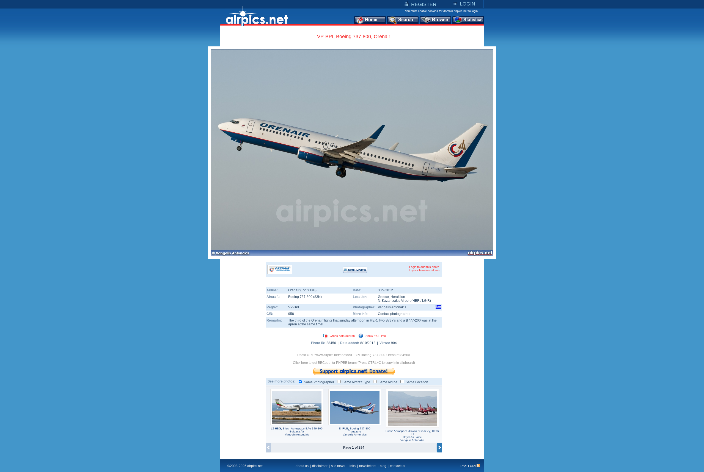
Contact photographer (394, 314)
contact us (397, 466)
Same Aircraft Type (356, 382)
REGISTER (423, 4)
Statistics (473, 19)
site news (338, 466)
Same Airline (388, 382)
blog (383, 466)
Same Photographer (319, 382)
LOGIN (467, 4)
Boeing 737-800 (300, 297)
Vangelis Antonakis (392, 307)
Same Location (417, 382)
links (352, 466)
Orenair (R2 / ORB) (302, 290)
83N (317, 297)
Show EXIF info (375, 335)
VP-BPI (293, 307)
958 (291, 314)
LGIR (426, 301)
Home (371, 19)
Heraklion (398, 297)
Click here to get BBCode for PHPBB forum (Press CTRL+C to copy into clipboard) (354, 363)
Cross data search (342, 335)
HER (416, 301)
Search (405, 19)
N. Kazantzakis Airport (394, 301)
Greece (383, 297)
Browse (440, 19)
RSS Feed (468, 466)
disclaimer (320, 466)
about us (302, 466)
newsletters (367, 466)
